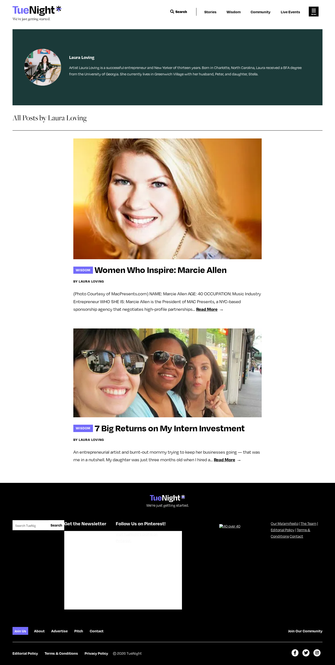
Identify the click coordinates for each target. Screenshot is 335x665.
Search (181, 11)
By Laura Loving (88, 281)
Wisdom (234, 12)
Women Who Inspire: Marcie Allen (161, 269)
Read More (207, 309)
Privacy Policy (96, 653)
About (39, 631)
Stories (210, 12)
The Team (308, 523)
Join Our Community (305, 631)
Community (261, 12)
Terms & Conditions (61, 653)
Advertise (59, 631)
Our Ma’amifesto (284, 523)
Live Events (290, 12)
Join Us (20, 631)
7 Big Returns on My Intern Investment (170, 427)
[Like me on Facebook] (295, 652)
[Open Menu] (314, 11)
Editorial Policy (283, 529)
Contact (296, 536)
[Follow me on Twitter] (305, 652)
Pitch (78, 631)
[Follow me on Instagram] (317, 652)
